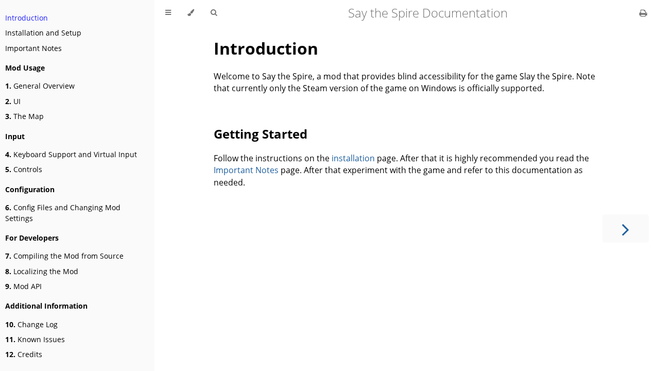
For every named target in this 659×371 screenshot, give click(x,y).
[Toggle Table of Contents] (168, 13)
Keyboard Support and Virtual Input (71, 154)
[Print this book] (643, 13)
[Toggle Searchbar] (213, 13)
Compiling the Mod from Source (64, 256)
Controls (23, 169)
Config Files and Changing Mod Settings (62, 213)
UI (13, 101)
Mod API (23, 286)
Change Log (31, 324)
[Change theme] (190, 13)
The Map (24, 116)
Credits (23, 354)
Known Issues (35, 339)
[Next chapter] (625, 228)
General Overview (40, 86)
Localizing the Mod (41, 271)
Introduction (26, 18)
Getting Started (260, 133)
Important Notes (33, 48)
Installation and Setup (43, 33)
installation (353, 158)
